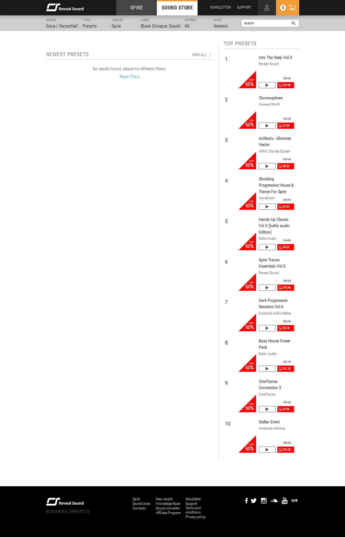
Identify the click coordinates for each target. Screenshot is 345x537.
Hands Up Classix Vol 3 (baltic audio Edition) (274, 226)
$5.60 (286, 206)
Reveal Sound (269, 64)
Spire (136, 499)
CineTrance (267, 394)
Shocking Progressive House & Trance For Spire (276, 185)
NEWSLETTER (220, 7)
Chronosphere (270, 97)
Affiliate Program (168, 513)
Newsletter (193, 499)
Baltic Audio (268, 238)
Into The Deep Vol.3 (275, 57)
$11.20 (287, 368)
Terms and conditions (193, 510)
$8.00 (286, 166)
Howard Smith (269, 104)
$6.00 (286, 247)
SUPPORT (244, 7)
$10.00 (287, 449)
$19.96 (287, 85)
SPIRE (136, 8)
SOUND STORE (177, 8)
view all (199, 55)
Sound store (141, 503)
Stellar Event (269, 421)
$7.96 (286, 409)
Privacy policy (195, 517)
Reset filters (130, 76)
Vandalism (267, 198)
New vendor (164, 499)
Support (191, 503)
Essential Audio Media (275, 313)
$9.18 (286, 328)
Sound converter (168, 508)
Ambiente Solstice (272, 428)
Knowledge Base (168, 503)
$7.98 (286, 125)
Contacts (139, 508)
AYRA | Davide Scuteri (274, 151)
